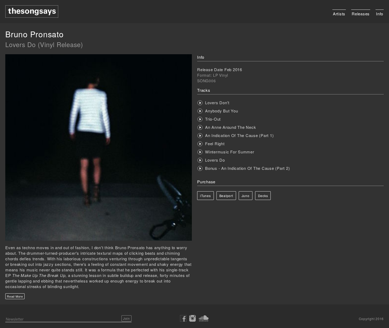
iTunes (205, 195)
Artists (339, 13)
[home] (31, 11)
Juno (246, 195)
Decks (263, 195)
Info (379, 13)
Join (126, 318)
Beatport (226, 195)
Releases (361, 13)
